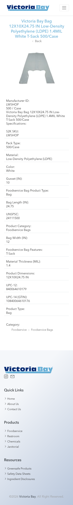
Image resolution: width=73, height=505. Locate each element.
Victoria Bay (27, 496)
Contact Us (14, 409)
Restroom (13, 436)
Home (11, 398)
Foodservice (19, 329)
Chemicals (13, 441)
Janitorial (13, 446)
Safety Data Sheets (18, 473)
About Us (13, 404)
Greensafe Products (19, 468)
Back (38, 41)
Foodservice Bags (42, 329)
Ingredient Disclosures (21, 479)
